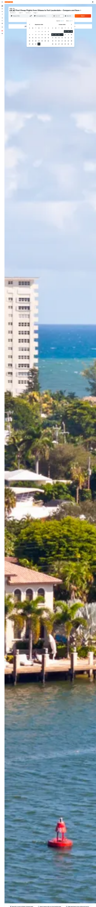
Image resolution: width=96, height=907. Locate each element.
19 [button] (48, 37)
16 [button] (38, 37)
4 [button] (45, 31)
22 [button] (35, 41)
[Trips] (2, 27)
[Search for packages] (2, 14)
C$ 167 (12, 10)
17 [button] (42, 37)
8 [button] (65, 34)
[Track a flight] (2, 20)
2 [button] (68, 31)
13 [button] (29, 37)
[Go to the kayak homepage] (9, 2)
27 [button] (29, 44)
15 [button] (35, 37)
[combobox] (13, 12)
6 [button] (29, 34)
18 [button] (45, 37)
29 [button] (35, 44)
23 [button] (39, 41)
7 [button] (32, 34)
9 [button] (68, 34)
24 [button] (42, 41)
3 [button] (71, 31)
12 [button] (48, 34)
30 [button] (39, 44)
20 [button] (29, 41)
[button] (2, 2)
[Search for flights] (2, 6)
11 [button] (45, 34)
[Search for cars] (2, 11)
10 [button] (42, 34)
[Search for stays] (2, 8)
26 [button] (48, 41)
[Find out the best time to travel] (2, 23)
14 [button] (32, 37)
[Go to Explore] (2, 18)
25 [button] (45, 41)
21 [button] (32, 41)
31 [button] (71, 44)
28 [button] (32, 44)
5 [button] (48, 31)
